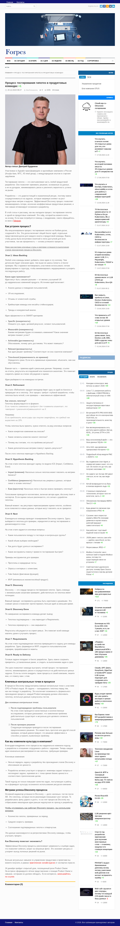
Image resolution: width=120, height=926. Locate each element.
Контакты (20, 2)
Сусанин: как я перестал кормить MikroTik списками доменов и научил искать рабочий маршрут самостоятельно (97, 521)
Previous (5, 67)
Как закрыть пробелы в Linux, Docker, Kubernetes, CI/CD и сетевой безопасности (103, 300)
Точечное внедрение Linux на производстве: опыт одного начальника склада (104, 754)
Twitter (101, 6)
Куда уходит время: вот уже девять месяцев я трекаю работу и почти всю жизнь (103, 699)
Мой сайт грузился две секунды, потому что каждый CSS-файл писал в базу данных (103, 894)
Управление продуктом (91, 84)
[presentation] (82, 77)
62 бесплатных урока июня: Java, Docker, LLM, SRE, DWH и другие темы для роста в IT (103, 338)
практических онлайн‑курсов (42, 863)
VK (110, 6)
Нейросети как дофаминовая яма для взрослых (103, 591)
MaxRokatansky (32, 90)
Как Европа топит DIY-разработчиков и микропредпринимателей (106, 717)
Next (8, 67)
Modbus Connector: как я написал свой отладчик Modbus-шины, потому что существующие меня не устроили (99, 557)
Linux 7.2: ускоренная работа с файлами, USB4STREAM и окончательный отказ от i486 (98, 393)
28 (98, 802)
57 (98, 635)
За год (81, 61)
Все (8, 61)
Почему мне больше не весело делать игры (104, 735)
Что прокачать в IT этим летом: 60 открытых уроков (103, 317)
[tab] (82, 77)
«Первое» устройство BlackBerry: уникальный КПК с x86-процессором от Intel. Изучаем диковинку (103, 649)
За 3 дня (44, 61)
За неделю (56, 61)
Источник (55, 90)
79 (98, 616)
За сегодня (19, 61)
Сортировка (93, 61)
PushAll (113, 6)
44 (98, 687)
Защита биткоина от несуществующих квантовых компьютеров (98, 405)
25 (98, 856)
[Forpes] (15, 52)
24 (98, 902)
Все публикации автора (104, 133)
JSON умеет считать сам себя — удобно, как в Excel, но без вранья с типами (98, 540)
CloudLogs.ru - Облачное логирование (101, 105)
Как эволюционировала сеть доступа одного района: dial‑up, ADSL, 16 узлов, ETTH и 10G (99, 430)
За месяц (69, 61)
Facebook (104, 6)
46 (98, 661)
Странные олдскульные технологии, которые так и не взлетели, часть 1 (98, 493)
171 (98, 600)
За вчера (33, 61)
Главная (10, 2)
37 (98, 765)
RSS (107, 6)
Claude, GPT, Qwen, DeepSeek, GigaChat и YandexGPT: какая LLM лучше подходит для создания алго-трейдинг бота (103, 675)
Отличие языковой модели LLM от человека (103, 610)
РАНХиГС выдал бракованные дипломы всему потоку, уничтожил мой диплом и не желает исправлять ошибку (103, 870)
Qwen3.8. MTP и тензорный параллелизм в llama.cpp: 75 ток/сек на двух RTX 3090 (104, 777)
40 (98, 726)
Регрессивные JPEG (94, 547)
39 (98, 742)
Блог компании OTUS (90, 89)
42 (98, 707)
